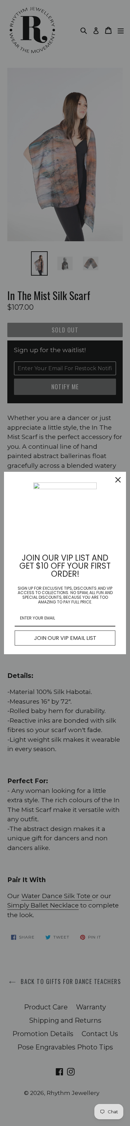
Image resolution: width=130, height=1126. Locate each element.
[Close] (118, 480)
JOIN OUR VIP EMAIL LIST (65, 638)
